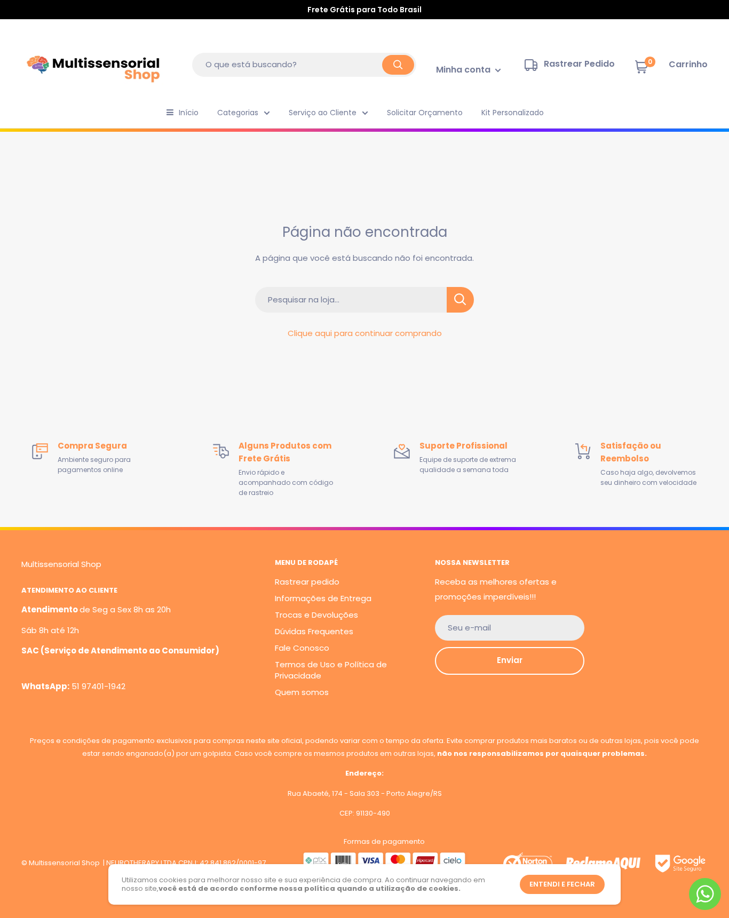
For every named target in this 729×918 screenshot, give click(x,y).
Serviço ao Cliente (322, 112)
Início (189, 112)
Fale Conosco (302, 647)
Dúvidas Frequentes (314, 631)
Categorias (237, 112)
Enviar (509, 660)
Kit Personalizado (512, 112)
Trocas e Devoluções (316, 614)
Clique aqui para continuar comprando (365, 333)
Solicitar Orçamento (425, 112)
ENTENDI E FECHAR (562, 884)
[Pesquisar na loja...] (460, 300)
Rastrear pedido (307, 581)
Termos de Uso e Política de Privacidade (331, 670)
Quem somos (302, 692)
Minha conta (464, 69)
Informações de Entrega (323, 598)
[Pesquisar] (398, 65)
